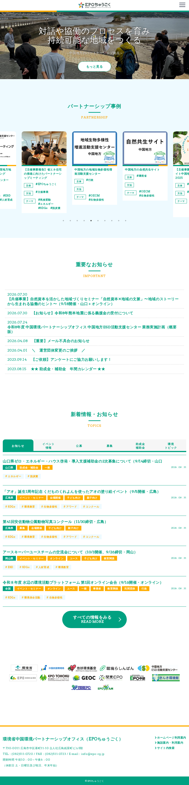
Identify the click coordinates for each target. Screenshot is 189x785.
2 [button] (70, 220)
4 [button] (84, 220)
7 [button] (105, 220)
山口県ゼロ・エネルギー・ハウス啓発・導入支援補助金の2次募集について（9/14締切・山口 (82, 461)
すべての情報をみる (92, 619)
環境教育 (146, 208)
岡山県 (9, 558)
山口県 (9, 467)
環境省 (92, 175)
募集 (22, 528)
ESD (10, 567)
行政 (40, 180)
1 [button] (63, 220)
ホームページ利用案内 (171, 737)
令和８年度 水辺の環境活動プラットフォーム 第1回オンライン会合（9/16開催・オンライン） (83, 582)
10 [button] (125, 220)
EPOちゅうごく (148, 184)
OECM (44, 195)
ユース (74, 558)
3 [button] (77, 220)
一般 (47, 467)
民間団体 (129, 588)
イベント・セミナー (32, 497)
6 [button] (98, 220)
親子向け (92, 497)
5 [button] (91, 220)
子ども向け (73, 497)
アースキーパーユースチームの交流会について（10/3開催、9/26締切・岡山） (70, 552)
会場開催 (55, 497)
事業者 (97, 588)
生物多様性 (46, 199)
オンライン (56, 558)
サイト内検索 (166, 748)
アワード (71, 506)
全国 (8, 588)
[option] (44, 168)
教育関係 (109, 558)
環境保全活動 (149, 203)
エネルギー (14, 476)
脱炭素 (6, 208)
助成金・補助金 (29, 467)
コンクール (92, 506)
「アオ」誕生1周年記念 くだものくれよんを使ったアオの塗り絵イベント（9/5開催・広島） (82, 491)
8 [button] (111, 220)
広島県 (9, 497)
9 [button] (118, 220)
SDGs (11, 506)
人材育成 (43, 567)
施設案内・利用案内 (170, 742)
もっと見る (94, 66)
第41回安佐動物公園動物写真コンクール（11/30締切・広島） (55, 521)
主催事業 (144, 191)
